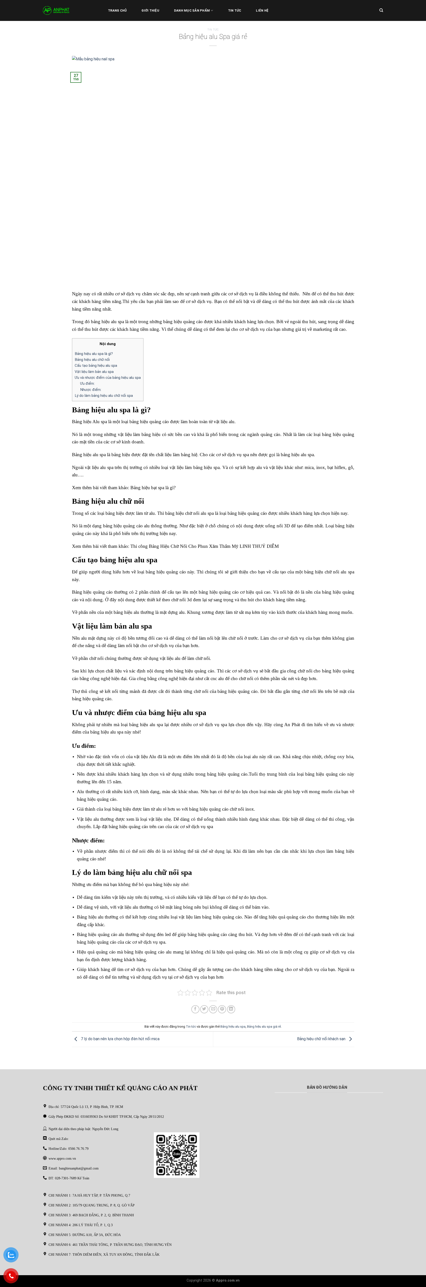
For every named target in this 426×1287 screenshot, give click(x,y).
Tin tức (213, 29)
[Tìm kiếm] (381, 10)
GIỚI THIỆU (150, 10)
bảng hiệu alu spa (146, 724)
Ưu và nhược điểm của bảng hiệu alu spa (108, 377)
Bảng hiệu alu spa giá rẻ (264, 1026)
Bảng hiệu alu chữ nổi (92, 359)
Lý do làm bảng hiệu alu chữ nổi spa (104, 395)
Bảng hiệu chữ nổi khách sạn (321, 1039)
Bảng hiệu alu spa (233, 1026)
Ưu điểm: (87, 383)
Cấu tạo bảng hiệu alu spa (96, 365)
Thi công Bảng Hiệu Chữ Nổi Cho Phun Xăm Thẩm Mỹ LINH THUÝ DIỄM (204, 546)
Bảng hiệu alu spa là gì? (94, 353)
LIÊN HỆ (262, 10)
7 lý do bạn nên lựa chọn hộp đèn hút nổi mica (120, 1039)
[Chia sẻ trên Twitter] (204, 1009)
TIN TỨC (234, 10)
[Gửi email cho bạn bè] (213, 1009)
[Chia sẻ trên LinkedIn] (231, 1009)
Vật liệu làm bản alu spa (94, 371)
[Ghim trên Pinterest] (222, 1009)
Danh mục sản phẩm (192, 10)
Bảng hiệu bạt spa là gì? (153, 487)
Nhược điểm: (90, 389)
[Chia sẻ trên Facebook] (195, 1009)
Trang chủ (117, 10)
